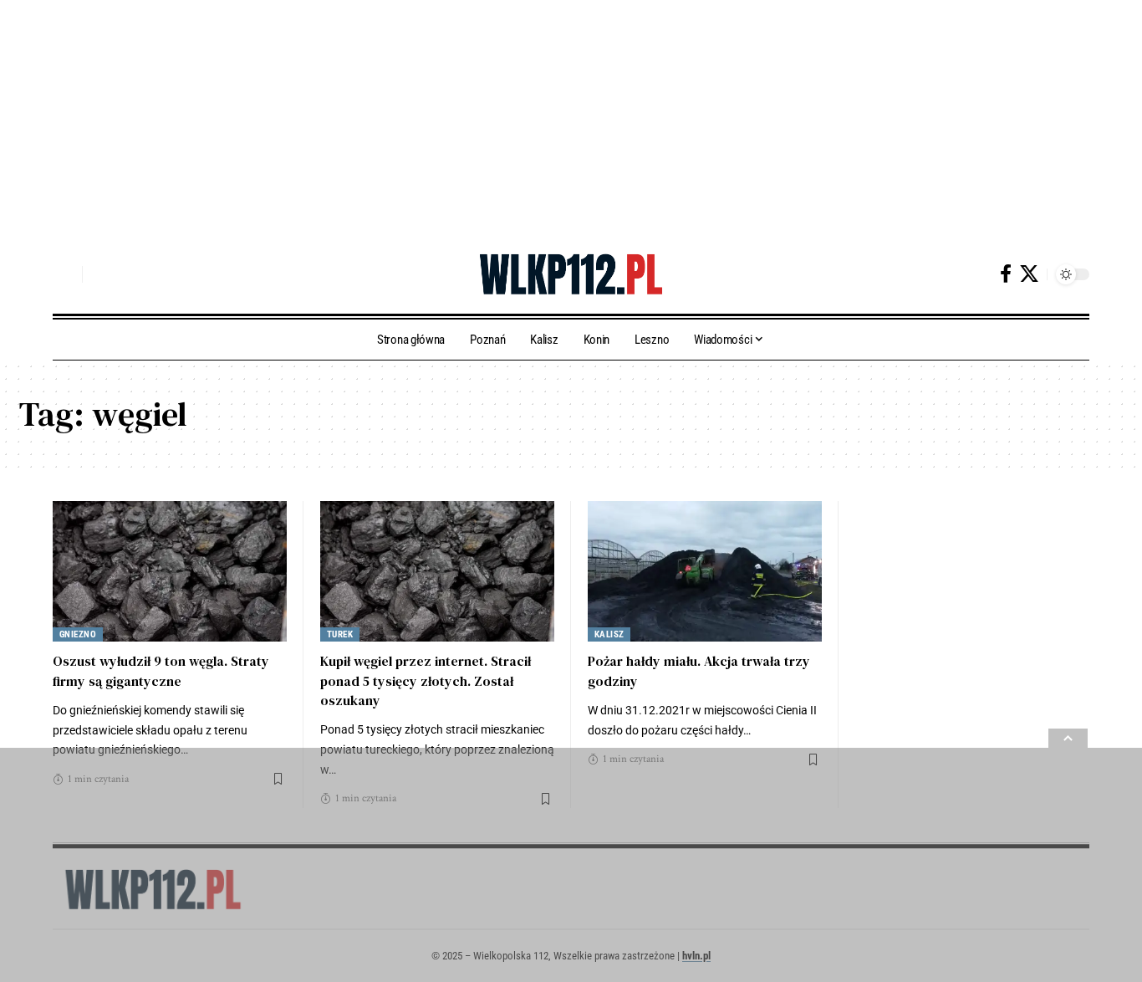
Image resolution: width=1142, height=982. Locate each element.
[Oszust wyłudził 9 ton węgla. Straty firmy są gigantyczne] (170, 571)
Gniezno (78, 634)
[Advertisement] (501, 117)
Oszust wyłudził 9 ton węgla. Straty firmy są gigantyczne (161, 670)
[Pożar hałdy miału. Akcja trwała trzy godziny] (705, 571)
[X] (1029, 273)
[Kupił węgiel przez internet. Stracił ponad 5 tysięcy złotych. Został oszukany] (437, 571)
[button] (65, 274)
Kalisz (609, 634)
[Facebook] (1006, 273)
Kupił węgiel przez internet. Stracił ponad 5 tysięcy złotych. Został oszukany (425, 680)
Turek (340, 634)
